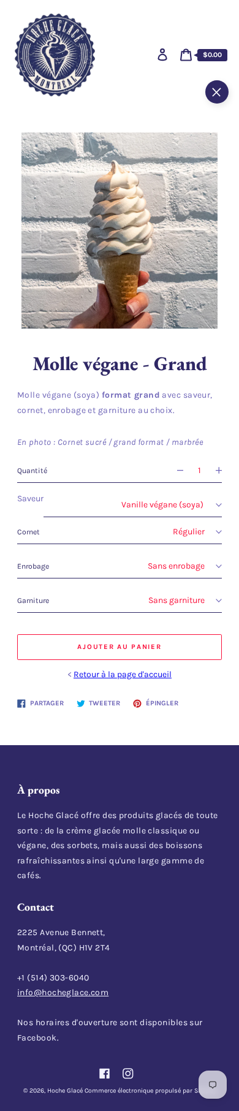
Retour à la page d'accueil (123, 674)
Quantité (32, 470)
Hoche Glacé (65, 1090)
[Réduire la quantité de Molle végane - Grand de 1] (175, 471)
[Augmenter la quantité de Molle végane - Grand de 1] (223, 471)
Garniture (33, 600)
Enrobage (33, 566)
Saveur (30, 498)
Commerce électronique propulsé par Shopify (150, 1090)
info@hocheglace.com (62, 992)
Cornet (28, 532)
